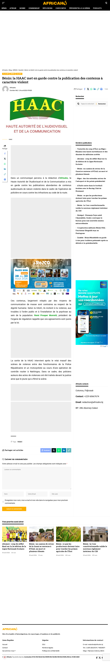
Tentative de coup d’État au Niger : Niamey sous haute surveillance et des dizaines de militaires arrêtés (92, 151)
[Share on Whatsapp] (91, 89)
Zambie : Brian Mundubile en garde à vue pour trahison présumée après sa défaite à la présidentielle (92, 240)
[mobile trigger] (4, 3)
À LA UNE (6, 74)
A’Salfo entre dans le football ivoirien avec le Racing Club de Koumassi (89, 188)
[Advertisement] (55, 25)
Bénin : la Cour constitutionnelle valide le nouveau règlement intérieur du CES (92, 208)
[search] (106, 3)
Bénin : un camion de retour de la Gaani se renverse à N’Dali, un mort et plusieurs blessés (92, 171)
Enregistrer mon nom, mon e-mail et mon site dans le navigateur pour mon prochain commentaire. (36, 501)
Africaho (13, 87)
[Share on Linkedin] (94, 89)
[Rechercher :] (87, 104)
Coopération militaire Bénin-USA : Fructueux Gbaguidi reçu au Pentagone (91, 230)
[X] (99, 658)
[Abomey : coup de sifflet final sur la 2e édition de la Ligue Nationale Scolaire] (14, 534)
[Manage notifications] (4, 657)
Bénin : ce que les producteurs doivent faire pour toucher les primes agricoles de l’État (91, 198)
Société (19, 74)
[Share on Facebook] (84, 89)
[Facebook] (97, 658)
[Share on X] (87, 89)
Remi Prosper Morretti (45, 315)
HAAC (20, 442)
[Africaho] (55, 3)
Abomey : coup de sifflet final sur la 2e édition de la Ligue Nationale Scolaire (91, 161)
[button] (97, 89)
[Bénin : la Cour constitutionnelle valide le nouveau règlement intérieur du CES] (95, 534)
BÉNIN (13, 74)
